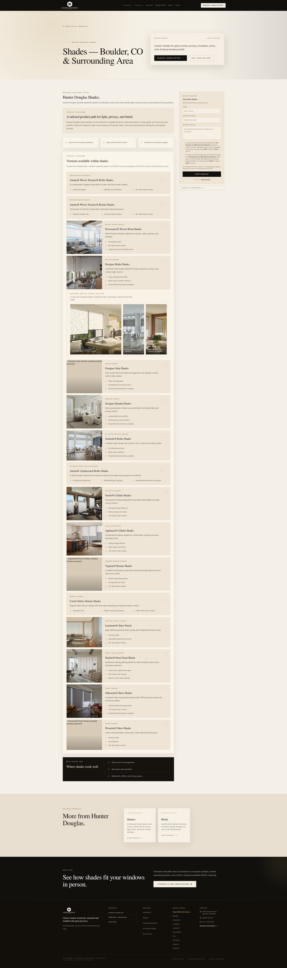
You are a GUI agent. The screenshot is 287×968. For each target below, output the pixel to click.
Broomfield (177, 932)
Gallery (149, 5)
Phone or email (189, 116)
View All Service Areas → (182, 912)
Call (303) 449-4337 (201, 58)
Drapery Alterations (150, 923)
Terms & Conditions (196, 959)
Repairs (145, 918)
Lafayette (176, 924)
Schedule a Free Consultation (173, 884)
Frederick (176, 948)
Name (185, 107)
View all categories (191, 188)
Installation (147, 912)
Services (138, 5)
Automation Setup (149, 929)
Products (127, 5)
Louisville (176, 928)
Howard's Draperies (118, 917)
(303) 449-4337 (205, 179)
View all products (216, 959)
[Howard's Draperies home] (81, 5)
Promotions (160, 5)
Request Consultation (213, 5)
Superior (176, 944)
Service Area (147, 934)
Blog (177, 5)
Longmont (176, 920)
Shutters (113, 922)
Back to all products (76, 26)
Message (189, 125)
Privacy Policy (210, 167)
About (170, 5)
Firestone (176, 940)
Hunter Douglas (116, 913)
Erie (174, 936)
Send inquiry (202, 174)
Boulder (175, 916)
